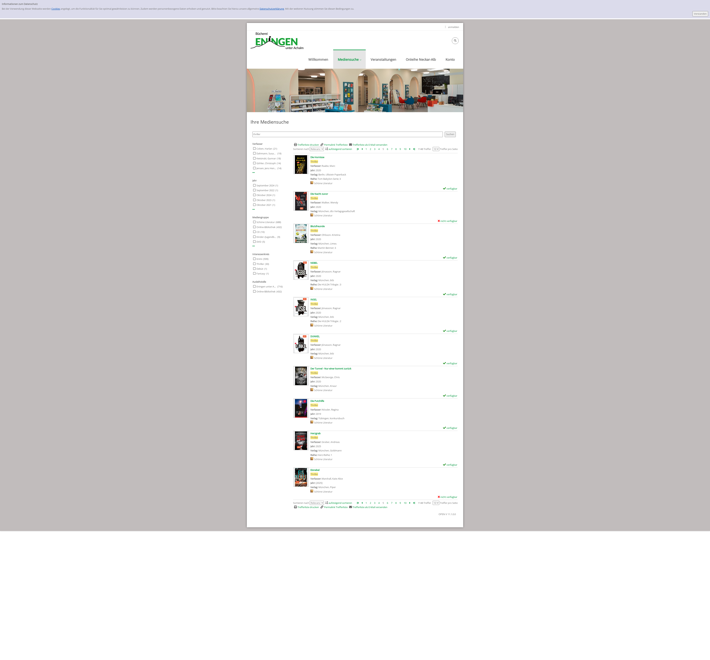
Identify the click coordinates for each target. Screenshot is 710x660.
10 (405, 149)
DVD (258, 241)
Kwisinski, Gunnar (266, 158)
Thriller (260, 264)
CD (258, 232)
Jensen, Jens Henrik (266, 168)
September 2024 (265, 185)
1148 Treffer (424, 149)
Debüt (259, 268)
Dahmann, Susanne (266, 153)
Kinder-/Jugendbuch (266, 237)
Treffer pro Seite (449, 149)
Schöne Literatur (265, 222)
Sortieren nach (301, 149)
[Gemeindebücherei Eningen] (277, 40)
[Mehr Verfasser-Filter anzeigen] (253, 172)
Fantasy (260, 273)
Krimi (259, 259)
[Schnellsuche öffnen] (455, 40)
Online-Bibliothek (265, 227)
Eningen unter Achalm (266, 286)
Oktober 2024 (263, 195)
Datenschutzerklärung (272, 8)
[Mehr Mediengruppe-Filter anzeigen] (253, 246)
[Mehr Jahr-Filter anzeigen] (253, 209)
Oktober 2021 (263, 205)
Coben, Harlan (264, 148)
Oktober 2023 (263, 200)
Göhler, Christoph (266, 163)
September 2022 (265, 190)
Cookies (55, 8)
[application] (349, 59)
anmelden (453, 27)
